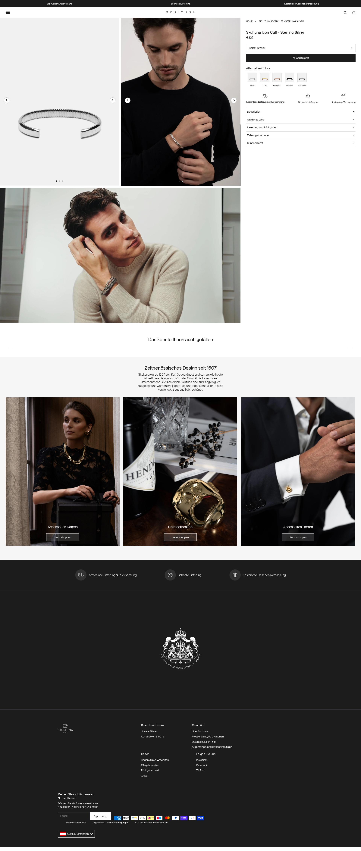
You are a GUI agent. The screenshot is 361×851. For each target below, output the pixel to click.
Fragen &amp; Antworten (155, 760)
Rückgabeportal (150, 770)
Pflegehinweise (150, 765)
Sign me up (100, 816)
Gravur (144, 775)
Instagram (201, 760)
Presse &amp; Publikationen (208, 736)
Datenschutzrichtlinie (204, 741)
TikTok (200, 770)
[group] (62, 471)
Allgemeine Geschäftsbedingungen (212, 747)
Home (249, 21)
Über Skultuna (200, 731)
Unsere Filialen (149, 731)
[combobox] (76, 834)
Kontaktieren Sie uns (152, 736)
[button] (6, 100)
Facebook (201, 765)
